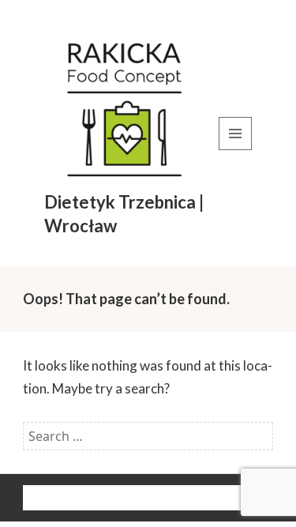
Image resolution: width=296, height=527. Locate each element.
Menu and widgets (235, 149)
